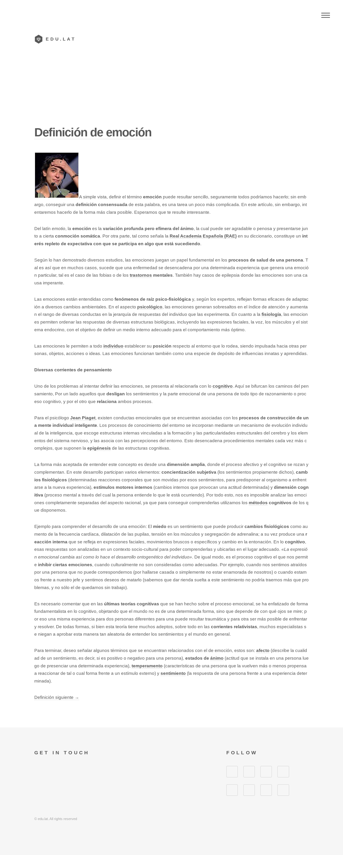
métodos (258, 502)
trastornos (141, 275)
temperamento (147, 665)
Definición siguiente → (56, 697)
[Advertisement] (171, 89)
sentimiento (173, 673)
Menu (325, 15)
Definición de (92, 132)
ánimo (217, 658)
